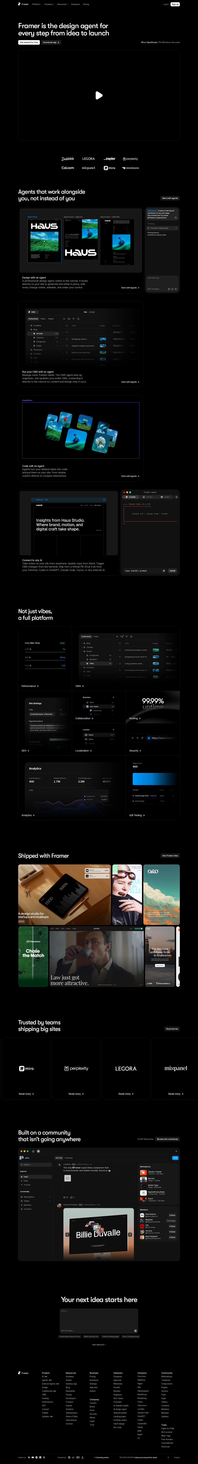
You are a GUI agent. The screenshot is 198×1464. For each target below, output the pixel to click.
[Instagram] (36, 1457)
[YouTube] (33, 1457)
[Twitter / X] (29, 1457)
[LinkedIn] (40, 1457)
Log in (166, 4)
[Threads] (44, 1457)
